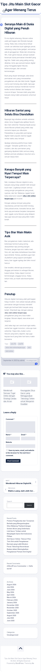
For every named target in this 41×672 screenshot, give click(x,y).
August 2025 (11, 615)
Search (9, 501)
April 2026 (10, 595)
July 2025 (10, 618)
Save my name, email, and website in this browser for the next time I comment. (20, 452)
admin (22, 360)
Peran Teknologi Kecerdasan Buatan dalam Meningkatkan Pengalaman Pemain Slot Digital (19, 549)
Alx (33, 663)
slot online (9, 351)
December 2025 (13, 605)
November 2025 (13, 608)
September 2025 (13, 613)
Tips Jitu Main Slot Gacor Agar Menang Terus (20, 7)
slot (29, 347)
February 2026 (12, 600)
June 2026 (10, 590)
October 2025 (12, 610)
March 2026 (11, 597)
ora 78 (13, 344)
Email (23, 435)
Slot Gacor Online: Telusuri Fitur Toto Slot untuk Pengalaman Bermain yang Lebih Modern (19, 541)
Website (9, 442)
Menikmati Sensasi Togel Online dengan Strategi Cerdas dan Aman (9, 395)
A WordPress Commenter (16, 566)
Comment (10, 419)
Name (8, 435)
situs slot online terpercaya (15, 347)
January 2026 (12, 602)
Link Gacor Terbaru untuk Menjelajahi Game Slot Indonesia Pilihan (19, 533)
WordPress (19, 663)
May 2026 (10, 592)
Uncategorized (31, 360)
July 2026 (10, 587)
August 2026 (11, 584)
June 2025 (10, 621)
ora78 (20, 344)
